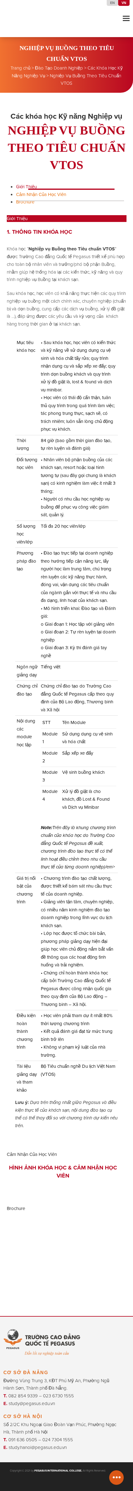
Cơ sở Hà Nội (22, 1416)
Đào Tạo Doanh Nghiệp (59, 68)
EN (112, 3)
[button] (126, 18)
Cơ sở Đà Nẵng (26, 1372)
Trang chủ (20, 68)
